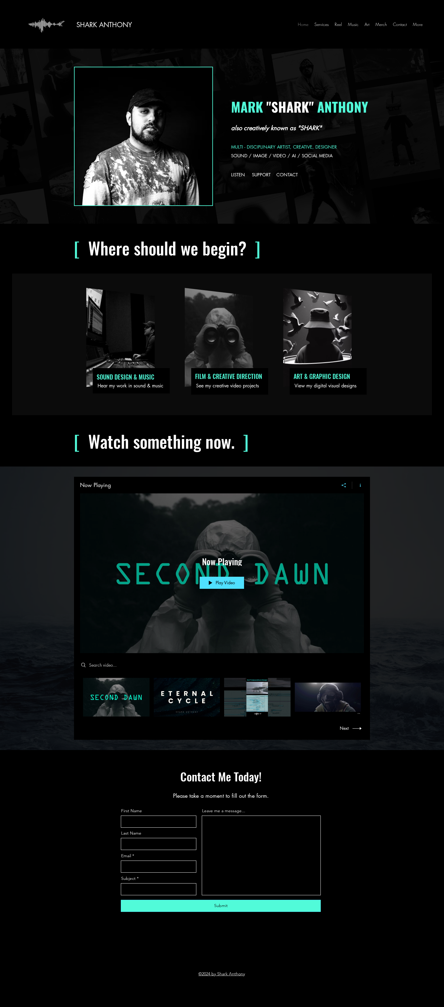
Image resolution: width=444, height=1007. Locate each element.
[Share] (344, 485)
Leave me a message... (223, 811)
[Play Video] (116, 697)
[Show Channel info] (358, 485)
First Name (131, 811)
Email (126, 856)
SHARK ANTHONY (104, 25)
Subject (128, 878)
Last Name (131, 833)
